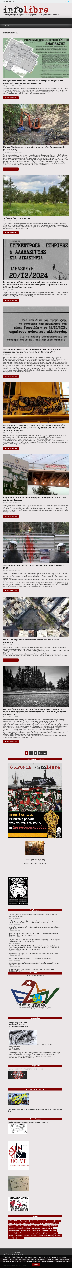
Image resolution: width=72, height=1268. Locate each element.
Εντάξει (36, 1264)
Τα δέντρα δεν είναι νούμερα (16, 218)
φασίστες (20, 1238)
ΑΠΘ (15, 1221)
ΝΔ (20, 1223)
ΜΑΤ (10, 1223)
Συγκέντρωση (49, 1223)
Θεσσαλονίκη (50, 1221)
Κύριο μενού (12, 26)
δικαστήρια (54, 1225)
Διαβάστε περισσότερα (26, 1057)
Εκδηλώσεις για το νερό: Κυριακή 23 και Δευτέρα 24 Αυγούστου (30, 958)
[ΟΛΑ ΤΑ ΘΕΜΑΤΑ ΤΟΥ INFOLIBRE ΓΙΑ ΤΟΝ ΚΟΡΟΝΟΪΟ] (17, 1078)
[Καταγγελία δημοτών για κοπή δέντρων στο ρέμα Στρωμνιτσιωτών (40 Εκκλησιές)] (36, 125)
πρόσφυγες (18, 1235)
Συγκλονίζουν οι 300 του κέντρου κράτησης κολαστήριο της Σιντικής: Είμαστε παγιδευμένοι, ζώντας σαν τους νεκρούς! (34, 940)
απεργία (18, 1225)
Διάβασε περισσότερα (11, 97)
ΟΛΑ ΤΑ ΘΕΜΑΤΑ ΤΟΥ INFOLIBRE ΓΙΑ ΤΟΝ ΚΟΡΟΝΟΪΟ (25, 1069)
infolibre (20, 86)
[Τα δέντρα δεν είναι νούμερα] (36, 196)
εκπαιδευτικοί (36, 1228)
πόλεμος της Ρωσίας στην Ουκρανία (42, 1235)
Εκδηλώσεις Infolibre (35, 759)
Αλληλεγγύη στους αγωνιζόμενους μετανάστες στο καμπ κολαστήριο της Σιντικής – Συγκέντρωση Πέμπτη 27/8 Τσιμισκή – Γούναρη (33, 921)
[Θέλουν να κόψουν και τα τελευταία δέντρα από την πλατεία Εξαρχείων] (36, 617)
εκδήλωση (19, 1228)
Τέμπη (56, 1223)
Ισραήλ (58, 1221)
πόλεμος (26, 1235)
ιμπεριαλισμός (25, 1230)
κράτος (38, 1233)
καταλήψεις (53, 1230)
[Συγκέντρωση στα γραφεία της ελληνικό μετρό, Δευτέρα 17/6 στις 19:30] (36, 543)
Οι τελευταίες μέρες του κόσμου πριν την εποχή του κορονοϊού (28, 1122)
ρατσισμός (58, 1235)
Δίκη (33, 1221)
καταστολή (12, 1233)
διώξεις (11, 1228)
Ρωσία (41, 1223)
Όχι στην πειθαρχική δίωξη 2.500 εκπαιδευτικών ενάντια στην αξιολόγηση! (33, 954)
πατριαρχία (53, 1233)
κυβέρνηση (45, 1233)
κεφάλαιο (20, 1233)
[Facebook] (66, 2)
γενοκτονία (45, 1225)
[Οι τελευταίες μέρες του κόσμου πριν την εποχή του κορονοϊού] (17, 1133)
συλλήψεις (12, 1238)
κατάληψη (45, 1230)
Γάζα (29, 1221)
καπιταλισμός (36, 1230)
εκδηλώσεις (27, 1228)
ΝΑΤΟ (15, 1223)
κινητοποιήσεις (29, 1233)
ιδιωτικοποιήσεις (14, 1230)
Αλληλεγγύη (22, 1221)
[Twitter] (68, 2)
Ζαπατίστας (40, 1221)
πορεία (11, 1235)
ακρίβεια (11, 1225)
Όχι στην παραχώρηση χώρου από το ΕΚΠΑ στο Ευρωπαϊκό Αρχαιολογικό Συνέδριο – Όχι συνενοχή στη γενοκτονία (34, 934)
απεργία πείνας (27, 1225)
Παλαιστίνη (33, 1223)
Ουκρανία (25, 1223)
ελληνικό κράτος (47, 1228)
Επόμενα (42, 753)
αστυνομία (37, 1225)
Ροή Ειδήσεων (35, 910)
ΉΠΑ (10, 1221)
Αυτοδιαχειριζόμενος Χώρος (35, 860)
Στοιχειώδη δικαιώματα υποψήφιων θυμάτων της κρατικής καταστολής (18, 1024)
